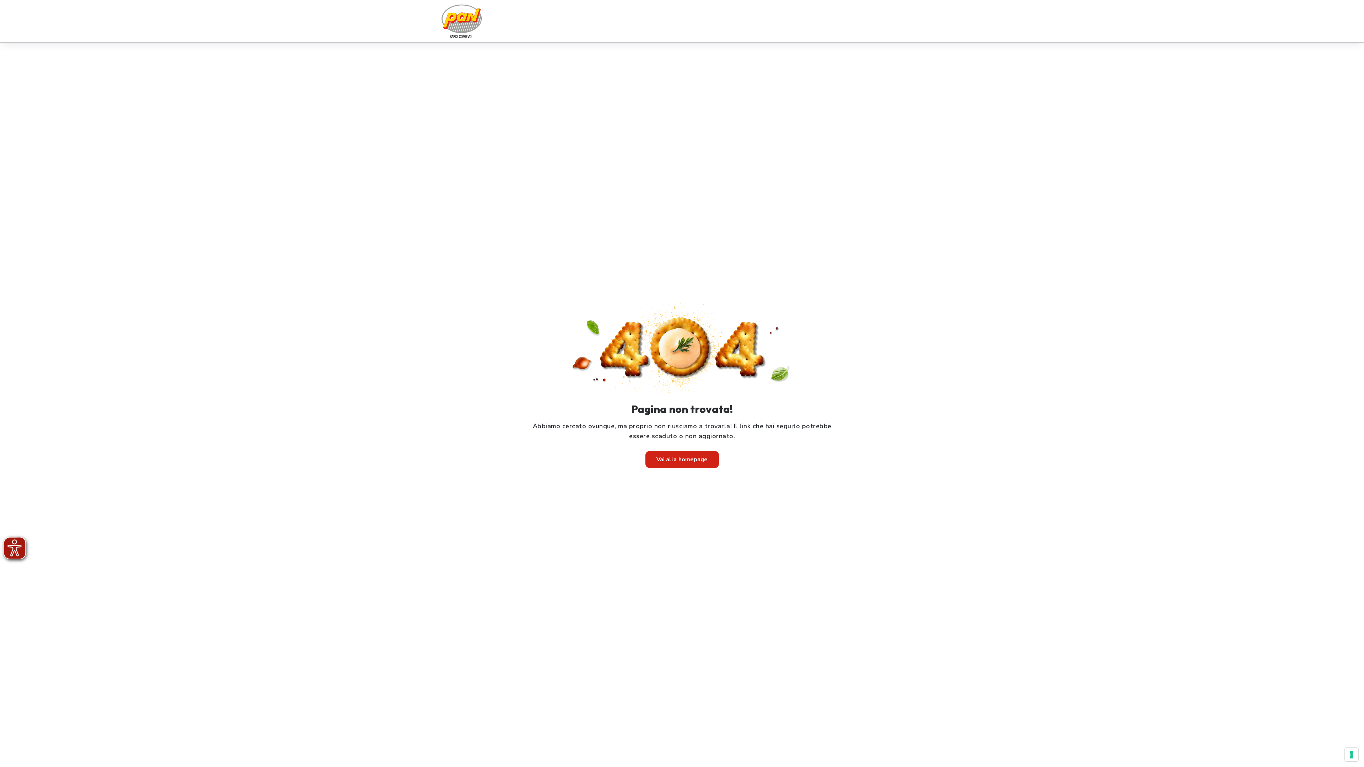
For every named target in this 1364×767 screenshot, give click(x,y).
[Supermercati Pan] (461, 21)
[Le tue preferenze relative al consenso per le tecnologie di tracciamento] (1351, 754)
